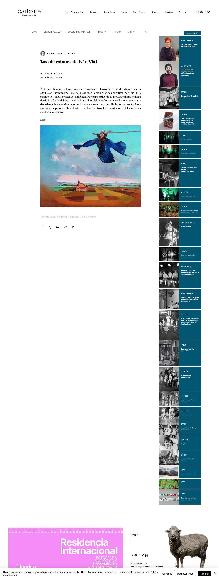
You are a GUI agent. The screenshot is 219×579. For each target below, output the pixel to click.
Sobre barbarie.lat (139, 563)
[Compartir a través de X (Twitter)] (49, 227)
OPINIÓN (184, 371)
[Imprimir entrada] (73, 227)
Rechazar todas (185, 573)
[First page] (163, 510)
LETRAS (183, 135)
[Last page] (196, 510)
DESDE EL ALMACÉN (52, 32)
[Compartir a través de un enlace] (65, 227)
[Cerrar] (215, 573)
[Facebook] (205, 12)
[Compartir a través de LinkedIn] (57, 227)
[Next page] (188, 510)
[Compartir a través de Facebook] (41, 227)
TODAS (34, 32)
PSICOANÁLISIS (186, 267)
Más (130, 32)
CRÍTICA (184, 92)
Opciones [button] (167, 573)
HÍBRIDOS (184, 193)
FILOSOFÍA (101, 32)
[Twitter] (208, 12)
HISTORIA (117, 32)
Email (134, 535)
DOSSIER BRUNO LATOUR (79, 32)
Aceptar (205, 573)
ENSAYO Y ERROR (187, 40)
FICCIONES (185, 440)
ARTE (183, 470)
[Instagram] (198, 12)
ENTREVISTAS (186, 66)
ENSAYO (184, 164)
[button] (156, 12)
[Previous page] (171, 510)
